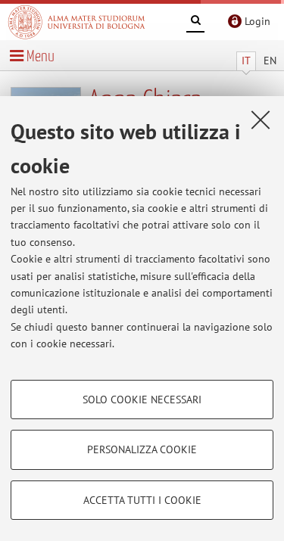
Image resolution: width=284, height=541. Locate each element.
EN (270, 60)
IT (246, 60)
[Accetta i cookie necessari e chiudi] (260, 119)
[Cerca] (195, 23)
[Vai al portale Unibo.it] (76, 22)
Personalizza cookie (142, 449)
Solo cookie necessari (142, 399)
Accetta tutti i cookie (142, 500)
